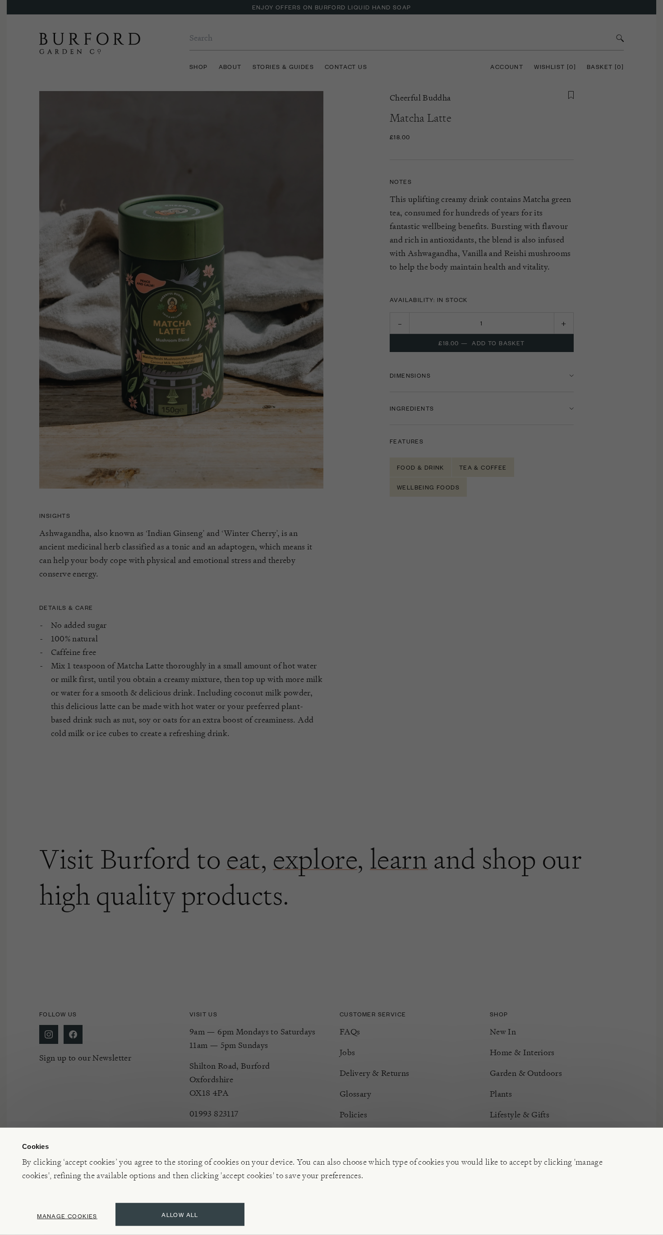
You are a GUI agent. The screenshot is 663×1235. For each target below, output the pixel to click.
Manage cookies (67, 1216)
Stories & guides (283, 66)
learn (399, 859)
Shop (198, 66)
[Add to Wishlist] (571, 95)
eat (243, 859)
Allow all (179, 1214)
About (230, 66)
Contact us (346, 66)
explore (315, 859)
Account (506, 66)
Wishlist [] (555, 66)
